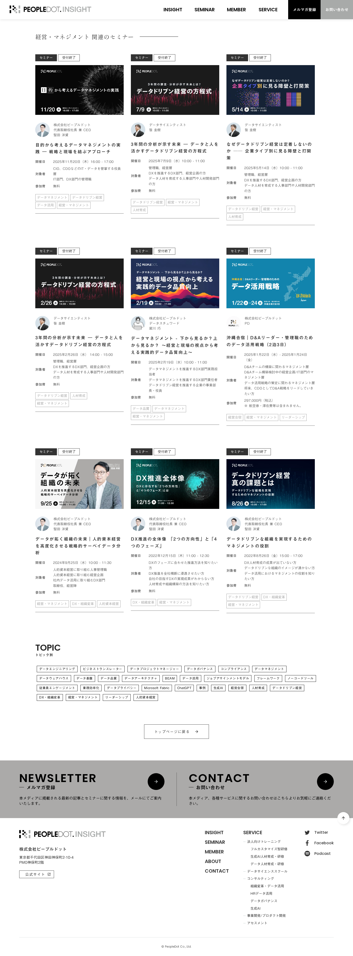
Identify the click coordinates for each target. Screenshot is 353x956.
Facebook (324, 843)
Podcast (322, 853)
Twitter (321, 832)
